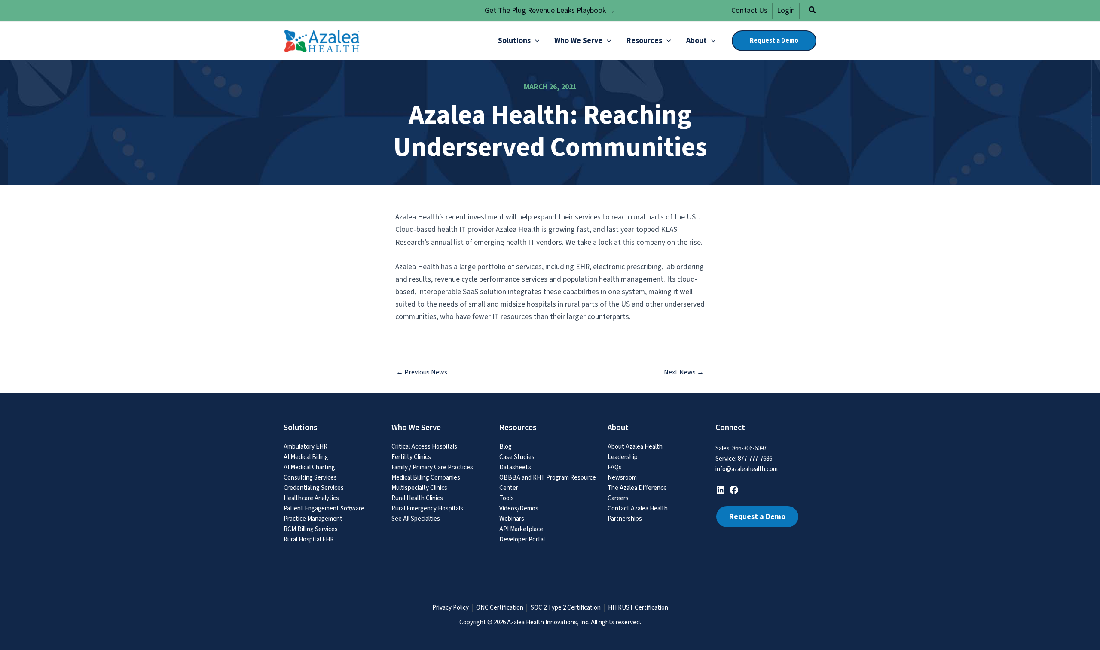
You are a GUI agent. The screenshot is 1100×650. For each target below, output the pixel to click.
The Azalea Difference (637, 487)
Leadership (623, 457)
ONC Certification (499, 608)
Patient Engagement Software (324, 508)
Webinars (511, 518)
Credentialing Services (314, 487)
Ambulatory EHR (305, 446)
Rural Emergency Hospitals (427, 508)
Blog (505, 446)
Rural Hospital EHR (309, 539)
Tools (506, 498)
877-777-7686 (755, 458)
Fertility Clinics (411, 457)
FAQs (615, 467)
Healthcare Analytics (311, 498)
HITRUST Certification (638, 608)
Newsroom (622, 477)
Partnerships (625, 518)
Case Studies (517, 457)
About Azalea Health (635, 446)
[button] (812, 11)
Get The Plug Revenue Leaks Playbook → (550, 10)
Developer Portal (522, 539)
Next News (684, 372)
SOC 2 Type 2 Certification (566, 608)
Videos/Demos (518, 508)
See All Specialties (415, 518)
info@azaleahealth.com (746, 469)
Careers (618, 498)
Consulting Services (310, 477)
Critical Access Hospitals (424, 446)
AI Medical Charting (309, 467)
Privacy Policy (450, 608)
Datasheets (515, 467)
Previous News (421, 372)
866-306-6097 (749, 448)
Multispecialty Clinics (419, 487)
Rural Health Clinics (417, 498)
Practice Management (313, 518)
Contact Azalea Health (638, 508)
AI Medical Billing (306, 457)
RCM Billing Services (311, 529)
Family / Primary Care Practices (432, 467)
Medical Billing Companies (425, 477)
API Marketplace (521, 529)
